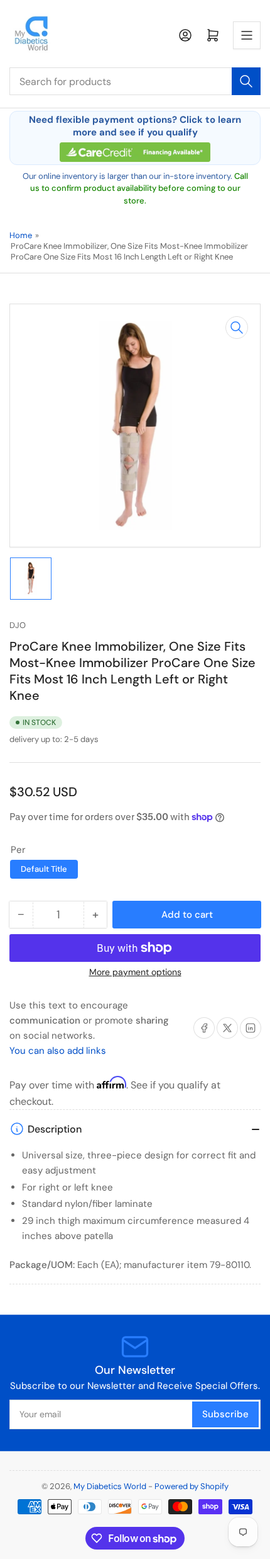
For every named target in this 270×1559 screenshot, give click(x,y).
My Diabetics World (109, 1486)
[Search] (246, 81)
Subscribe (225, 1414)
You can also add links (57, 1050)
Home (20, 235)
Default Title (44, 869)
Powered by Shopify (191, 1486)
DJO (17, 625)
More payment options (135, 972)
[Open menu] (247, 35)
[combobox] (135, 81)
